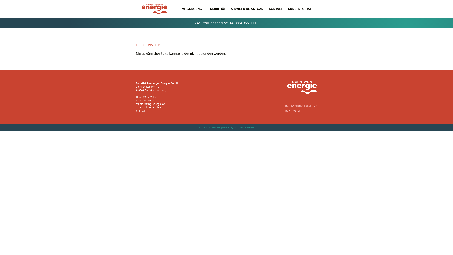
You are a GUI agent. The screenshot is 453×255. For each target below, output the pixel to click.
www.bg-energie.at (151, 107)
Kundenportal (299, 9)
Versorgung (192, 9)
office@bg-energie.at (152, 104)
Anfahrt (140, 111)
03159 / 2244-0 (147, 96)
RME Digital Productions (243, 127)
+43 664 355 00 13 (244, 23)
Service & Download (247, 9)
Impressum (292, 111)
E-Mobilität (216, 9)
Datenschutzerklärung (301, 106)
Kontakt (275, 9)
